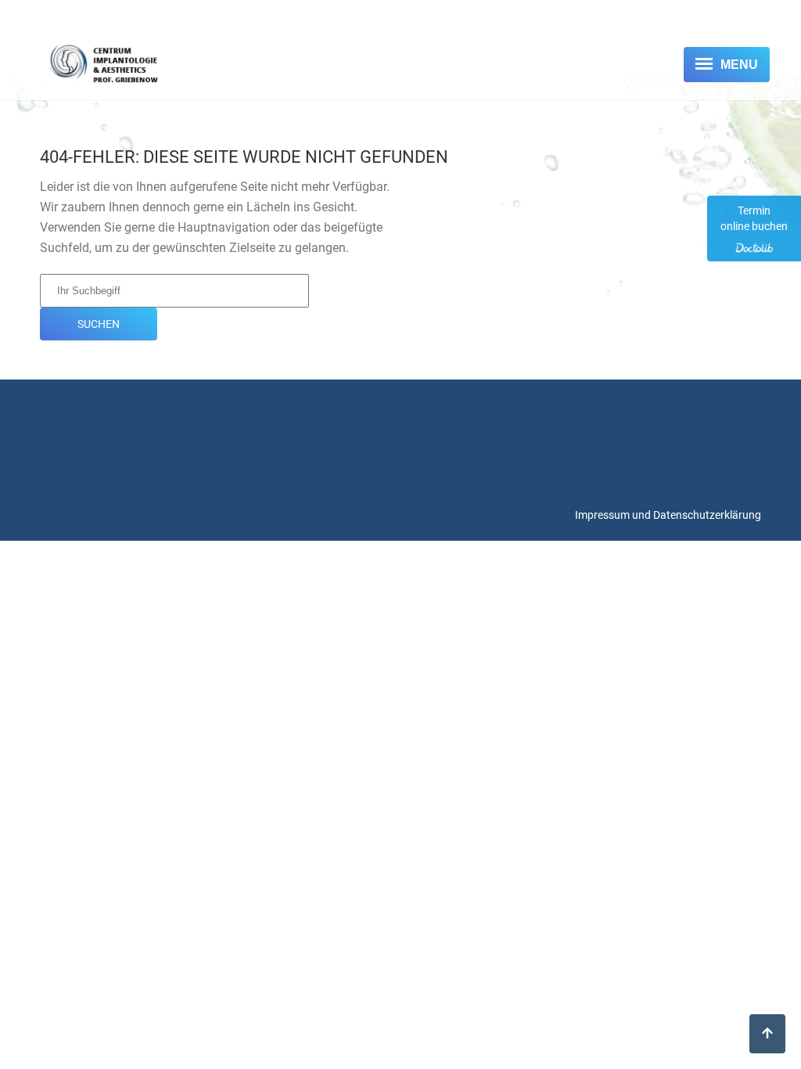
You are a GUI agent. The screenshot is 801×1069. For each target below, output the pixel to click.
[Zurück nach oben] (767, 1033)
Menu (739, 64)
